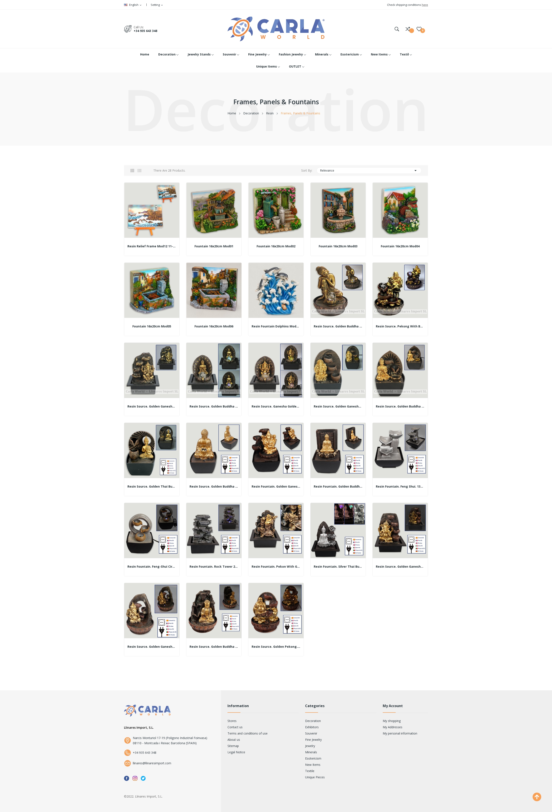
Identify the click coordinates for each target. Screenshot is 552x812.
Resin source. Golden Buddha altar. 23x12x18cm (400, 406)
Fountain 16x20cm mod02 (276, 246)
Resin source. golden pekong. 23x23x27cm (276, 647)
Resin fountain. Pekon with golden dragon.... (276, 567)
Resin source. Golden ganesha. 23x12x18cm (338, 406)
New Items (312, 765)
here (425, 5)
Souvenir (311, 733)
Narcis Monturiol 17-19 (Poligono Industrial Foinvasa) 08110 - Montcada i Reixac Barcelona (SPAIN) (170, 740)
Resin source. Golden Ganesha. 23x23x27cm (151, 647)
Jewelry (310, 746)
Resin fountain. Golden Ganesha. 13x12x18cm (276, 486)
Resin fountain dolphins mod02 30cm (276, 326)
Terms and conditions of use (247, 733)
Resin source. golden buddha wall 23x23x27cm (214, 647)
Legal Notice (236, 752)
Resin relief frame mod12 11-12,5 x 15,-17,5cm (151, 246)
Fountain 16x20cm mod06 (213, 326)
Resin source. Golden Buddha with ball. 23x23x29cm (338, 326)
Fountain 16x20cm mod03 (338, 246)
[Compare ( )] (408, 29)
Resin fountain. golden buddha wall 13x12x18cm (338, 486)
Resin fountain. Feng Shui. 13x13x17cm (400, 486)
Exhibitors (312, 727)
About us (233, 740)
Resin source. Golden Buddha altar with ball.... (214, 406)
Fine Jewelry (313, 740)
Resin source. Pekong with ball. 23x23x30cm (400, 326)
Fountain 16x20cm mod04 (400, 246)
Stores (232, 721)
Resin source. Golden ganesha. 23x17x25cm (151, 406)
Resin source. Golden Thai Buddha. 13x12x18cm (151, 486)
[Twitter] (143, 778)
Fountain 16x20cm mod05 (151, 326)
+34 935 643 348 (145, 31)
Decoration (313, 721)
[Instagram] (135, 778)
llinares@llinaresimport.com (152, 763)
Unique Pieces (315, 777)
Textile (309, 771)
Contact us (235, 727)
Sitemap (233, 746)
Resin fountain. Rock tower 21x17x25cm (214, 567)
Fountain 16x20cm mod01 (213, 246)
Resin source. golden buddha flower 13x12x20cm (214, 486)
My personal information (400, 733)
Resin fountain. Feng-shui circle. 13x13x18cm (151, 567)
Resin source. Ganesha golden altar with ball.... (276, 406)
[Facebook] (126, 778)
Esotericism (313, 758)
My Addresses (392, 727)
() (419, 29)
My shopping (392, 721)
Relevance (369, 170)
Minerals (311, 752)
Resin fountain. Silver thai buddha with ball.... (338, 567)
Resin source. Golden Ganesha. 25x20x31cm (400, 567)
